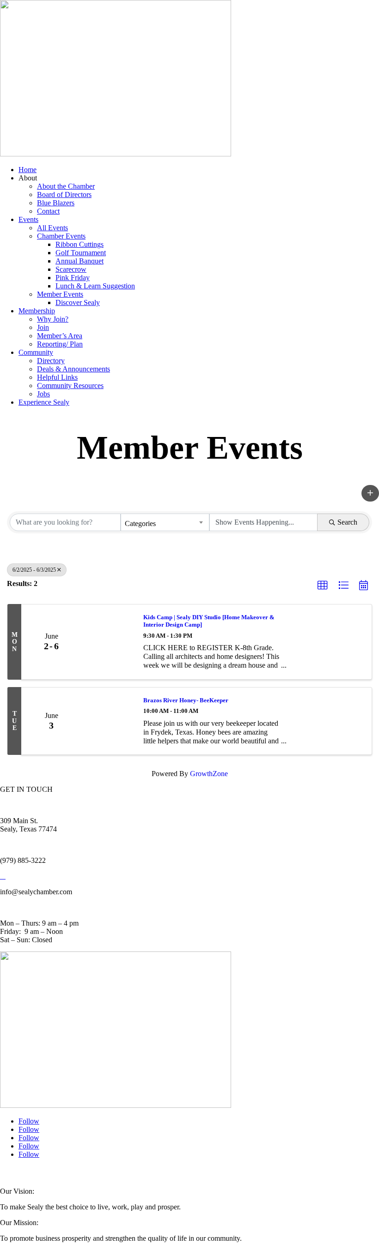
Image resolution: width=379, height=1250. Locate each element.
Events (28, 219)
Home (27, 169)
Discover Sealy (77, 302)
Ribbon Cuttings (79, 244)
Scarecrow (70, 269)
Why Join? (52, 319)
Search (347, 522)
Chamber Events (61, 236)
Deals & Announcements (73, 369)
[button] (370, 493)
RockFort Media (184, 1173)
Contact (48, 211)
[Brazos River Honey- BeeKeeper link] (107, 721)
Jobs (43, 394)
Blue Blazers (55, 203)
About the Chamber (66, 186)
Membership (36, 311)
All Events (52, 228)
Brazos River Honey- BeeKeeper (185, 700)
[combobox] (165, 522)
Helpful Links (57, 377)
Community (35, 352)
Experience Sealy (43, 402)
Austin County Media (114, 1173)
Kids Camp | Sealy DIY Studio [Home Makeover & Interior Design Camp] (209, 621)
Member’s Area (59, 336)
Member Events (60, 294)
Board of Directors (64, 194)
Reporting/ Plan (60, 344)
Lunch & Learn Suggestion (95, 286)
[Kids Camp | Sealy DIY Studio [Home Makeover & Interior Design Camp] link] (107, 642)
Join (43, 327)
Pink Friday (72, 277)
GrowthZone (209, 774)
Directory (51, 361)
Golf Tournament (80, 253)
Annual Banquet (79, 261)
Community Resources (70, 385)
